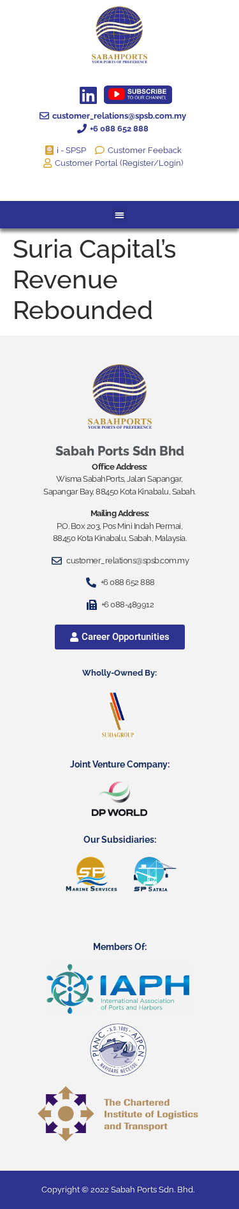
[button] (119, 214)
